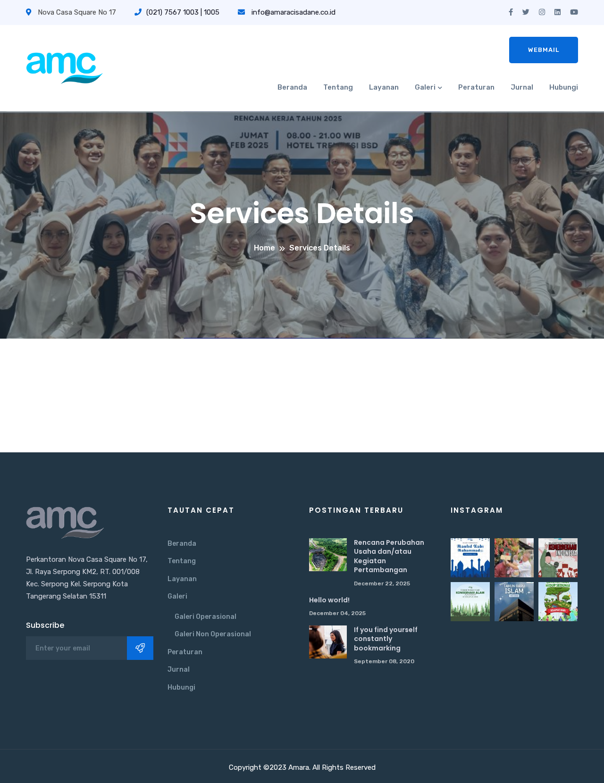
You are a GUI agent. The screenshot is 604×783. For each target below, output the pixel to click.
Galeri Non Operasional (213, 634)
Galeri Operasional (205, 617)
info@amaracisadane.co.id (294, 12)
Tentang (338, 87)
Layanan (384, 87)
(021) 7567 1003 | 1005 (182, 12)
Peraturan (476, 87)
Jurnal (522, 87)
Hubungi (563, 87)
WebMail (543, 49)
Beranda (292, 87)
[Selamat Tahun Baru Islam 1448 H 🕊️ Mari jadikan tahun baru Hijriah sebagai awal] (514, 601)
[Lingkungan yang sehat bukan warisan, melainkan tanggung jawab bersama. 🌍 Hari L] (558, 601)
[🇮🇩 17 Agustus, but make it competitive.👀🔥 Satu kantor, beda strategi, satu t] (514, 557)
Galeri (425, 87)
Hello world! (329, 600)
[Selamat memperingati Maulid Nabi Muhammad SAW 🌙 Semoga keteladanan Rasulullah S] (470, 557)
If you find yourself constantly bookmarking (386, 639)
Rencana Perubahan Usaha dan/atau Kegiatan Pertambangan (389, 556)
